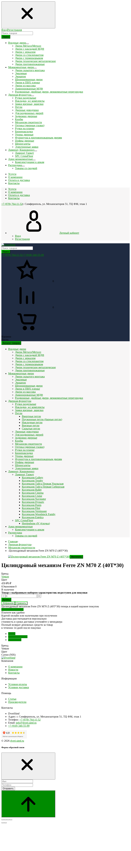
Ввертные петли (31, 416)
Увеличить (76, 556)
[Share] (5, 819)
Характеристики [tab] (17, 636)
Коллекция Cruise (32, 495)
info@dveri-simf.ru (26, 722)
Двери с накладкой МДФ (29, 48)
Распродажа (15, 532)
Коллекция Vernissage (34, 511)
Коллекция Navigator (34, 499)
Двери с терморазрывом (29, 58)
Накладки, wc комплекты (30, 100)
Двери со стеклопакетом (29, 55)
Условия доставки (18, 687)
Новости (13, 669)
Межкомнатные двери (21, 373)
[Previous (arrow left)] (2, 822)
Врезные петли (30, 425)
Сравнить (21, 603)
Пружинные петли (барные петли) (42, 419)
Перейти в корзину (12, 609)
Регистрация (14, 29)
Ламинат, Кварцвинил (21, 471)
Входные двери (17, 349)
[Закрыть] (28, 766)
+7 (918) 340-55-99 (33, 255)
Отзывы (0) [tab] (14, 639)
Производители (17, 702)
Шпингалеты (22, 143)
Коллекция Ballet (31, 489)
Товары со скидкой (26, 168)
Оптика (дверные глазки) (29, 125)
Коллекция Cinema (32, 492)
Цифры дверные (24, 140)
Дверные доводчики (27, 110)
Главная (12, 541)
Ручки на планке (24, 128)
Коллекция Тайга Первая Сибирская (43, 486)
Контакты (14, 198)
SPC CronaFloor (24, 156)
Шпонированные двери (29, 79)
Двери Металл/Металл (28, 45)
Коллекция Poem (31, 505)
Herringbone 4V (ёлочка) (36, 523)
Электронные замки (26, 146)
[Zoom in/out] (11, 819)
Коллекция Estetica (32, 517)
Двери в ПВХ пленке (27, 82)
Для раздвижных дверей (29, 113)
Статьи (12, 698)
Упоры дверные (24, 134)
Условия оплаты (17, 684)
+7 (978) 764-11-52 (12, 204)
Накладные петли (32, 422)
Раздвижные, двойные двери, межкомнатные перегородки (49, 91)
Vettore (5, 576)
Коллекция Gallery (32, 477)
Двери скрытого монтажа (30, 70)
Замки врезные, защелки (29, 104)
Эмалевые (21, 73)
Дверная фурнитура (19, 401)
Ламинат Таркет (24, 152)
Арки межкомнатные (20, 526)
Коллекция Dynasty (33, 502)
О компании (15, 192)
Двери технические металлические (35, 61)
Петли (18, 107)
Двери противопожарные (30, 64)
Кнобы (19, 119)
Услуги (12, 189)
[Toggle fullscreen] (8, 819)
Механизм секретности (28, 122)
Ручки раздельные (25, 97)
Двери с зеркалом (25, 51)
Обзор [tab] (11, 633)
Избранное (8, 603)
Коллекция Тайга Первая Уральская (42, 483)
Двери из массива (25, 85)
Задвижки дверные (26, 116)
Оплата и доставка (19, 195)
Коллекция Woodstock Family (38, 514)
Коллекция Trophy (32, 480)
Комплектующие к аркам (29, 162)
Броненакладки (24, 131)
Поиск (6, 37)
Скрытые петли (31, 428)
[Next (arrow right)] (5, 822)
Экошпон (20, 76)
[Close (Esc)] (2, 819)
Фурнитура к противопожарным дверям (38, 137)
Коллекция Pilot (31, 508)
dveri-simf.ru (17, 740)
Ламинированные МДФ (29, 88)
